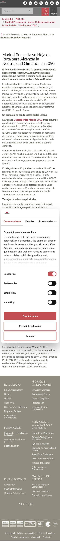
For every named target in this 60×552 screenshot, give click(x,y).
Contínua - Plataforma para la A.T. (14, 440)
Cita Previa (9, 402)
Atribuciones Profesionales (10, 416)
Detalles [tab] (29, 221)
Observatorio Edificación (15, 407)
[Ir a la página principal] (3, 2)
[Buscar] (30, 11)
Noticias (8, 398)
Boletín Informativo (13, 488)
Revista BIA (9, 484)
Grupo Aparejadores (13, 389)
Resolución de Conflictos (43, 458)
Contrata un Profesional (43, 433)
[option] (16, 390)
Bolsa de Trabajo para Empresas (42, 438)
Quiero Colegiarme (40, 398)
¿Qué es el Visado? (40, 443)
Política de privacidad (26, 533)
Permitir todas (30, 316)
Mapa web (35, 537)
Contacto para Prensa (42, 495)
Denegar (30, 336)
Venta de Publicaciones (14, 493)
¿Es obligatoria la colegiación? (39, 408)
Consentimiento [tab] (12, 221)
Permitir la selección (30, 326)
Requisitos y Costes (41, 394)
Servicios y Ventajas (41, 389)
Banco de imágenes (41, 491)
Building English (11, 445)
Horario (7, 394)
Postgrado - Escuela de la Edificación (16, 434)
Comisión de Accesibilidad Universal (44, 448)
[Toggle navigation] (53, 11)
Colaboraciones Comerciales (39, 468)
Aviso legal (10, 533)
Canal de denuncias (19, 537)
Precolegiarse (38, 402)
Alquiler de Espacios (41, 462)
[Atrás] (1, 34)
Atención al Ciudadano (42, 454)
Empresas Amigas (12, 411)
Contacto (47, 537)
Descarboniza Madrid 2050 (27, 119)
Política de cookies (47, 533)
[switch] (52, 283)
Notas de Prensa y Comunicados (40, 485)
